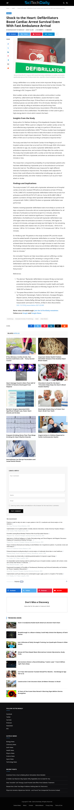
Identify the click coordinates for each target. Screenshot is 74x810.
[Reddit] (8, 68)
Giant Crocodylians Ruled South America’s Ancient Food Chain (39, 623)
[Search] (67, 3)
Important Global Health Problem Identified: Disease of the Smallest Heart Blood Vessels (52, 359)
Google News (36, 313)
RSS (7, 728)
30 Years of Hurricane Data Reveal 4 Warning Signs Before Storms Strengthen (40, 692)
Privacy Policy (49, 805)
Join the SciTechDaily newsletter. (46, 310)
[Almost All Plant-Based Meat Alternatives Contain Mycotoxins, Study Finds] (11, 654)
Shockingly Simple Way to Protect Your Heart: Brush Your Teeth (51, 410)
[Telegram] (8, 60)
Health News (10, 750)
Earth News (9, 747)
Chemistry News (11, 744)
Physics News (10, 753)
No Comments (40, 29)
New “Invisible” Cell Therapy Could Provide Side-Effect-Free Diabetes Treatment (30, 782)
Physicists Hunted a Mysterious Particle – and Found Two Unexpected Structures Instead (33, 790)
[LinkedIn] (8, 52)
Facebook (9, 714)
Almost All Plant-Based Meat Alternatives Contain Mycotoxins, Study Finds (41, 653)
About (24, 805)
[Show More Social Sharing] (57, 34)
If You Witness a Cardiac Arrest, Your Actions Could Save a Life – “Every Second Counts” (20, 359)
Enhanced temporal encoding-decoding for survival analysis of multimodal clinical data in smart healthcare (34, 551)
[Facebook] (8, 44)
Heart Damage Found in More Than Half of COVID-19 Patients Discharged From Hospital (20, 385)
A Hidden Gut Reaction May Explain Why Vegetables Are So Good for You (28, 779)
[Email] (8, 64)
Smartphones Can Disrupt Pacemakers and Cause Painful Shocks (20, 460)
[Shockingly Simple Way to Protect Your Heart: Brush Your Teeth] (53, 398)
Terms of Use (58, 805)
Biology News (10, 741)
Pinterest (9, 723)
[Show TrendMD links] (66, 581)
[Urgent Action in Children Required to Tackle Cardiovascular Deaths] (53, 424)
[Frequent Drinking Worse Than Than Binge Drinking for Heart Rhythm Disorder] (21, 424)
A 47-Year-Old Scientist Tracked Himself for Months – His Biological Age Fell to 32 (42, 673)
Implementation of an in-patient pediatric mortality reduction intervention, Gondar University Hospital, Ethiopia (35, 528)
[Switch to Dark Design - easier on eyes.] (64, 3)
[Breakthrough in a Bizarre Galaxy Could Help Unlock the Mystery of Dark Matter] (11, 634)
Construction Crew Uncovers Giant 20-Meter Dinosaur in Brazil (39, 681)
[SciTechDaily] (37, 3)
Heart (36, 319)
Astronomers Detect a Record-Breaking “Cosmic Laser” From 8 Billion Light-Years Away (41, 663)
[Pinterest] (8, 56)
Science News (10, 756)
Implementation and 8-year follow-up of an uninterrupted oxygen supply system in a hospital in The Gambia (35, 574)
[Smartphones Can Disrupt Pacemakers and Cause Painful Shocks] (21, 448)
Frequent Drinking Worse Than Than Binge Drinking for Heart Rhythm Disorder (21, 436)
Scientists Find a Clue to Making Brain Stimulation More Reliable (25, 775)
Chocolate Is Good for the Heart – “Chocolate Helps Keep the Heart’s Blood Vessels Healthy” (52, 385)
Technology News (11, 762)
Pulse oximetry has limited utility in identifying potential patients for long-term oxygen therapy (31, 556)
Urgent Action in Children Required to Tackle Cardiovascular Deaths (51, 436)
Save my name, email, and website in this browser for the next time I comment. (35, 505)
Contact (31, 805)
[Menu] (7, 3)
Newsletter (9, 726)
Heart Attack (44, 319)
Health (9, 13)
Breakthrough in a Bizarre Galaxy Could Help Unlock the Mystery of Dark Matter (43, 633)
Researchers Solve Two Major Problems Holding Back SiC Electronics (27, 786)
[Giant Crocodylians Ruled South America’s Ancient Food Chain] (11, 625)
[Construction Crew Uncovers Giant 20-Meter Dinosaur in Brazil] (11, 683)
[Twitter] (8, 48)
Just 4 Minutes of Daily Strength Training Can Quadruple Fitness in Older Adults (43, 643)
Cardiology (10, 319)
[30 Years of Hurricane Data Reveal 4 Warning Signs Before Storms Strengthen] (11, 693)
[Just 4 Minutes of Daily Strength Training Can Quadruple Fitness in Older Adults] (11, 644)
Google (25, 313)
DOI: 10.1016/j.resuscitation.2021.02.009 (30, 305)
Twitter (8, 717)
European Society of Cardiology (24, 319)
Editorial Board (39, 805)
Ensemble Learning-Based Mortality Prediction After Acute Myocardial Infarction (27, 533)
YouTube (8, 720)
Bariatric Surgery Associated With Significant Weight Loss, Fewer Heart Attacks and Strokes (18, 411)
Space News (10, 759)
